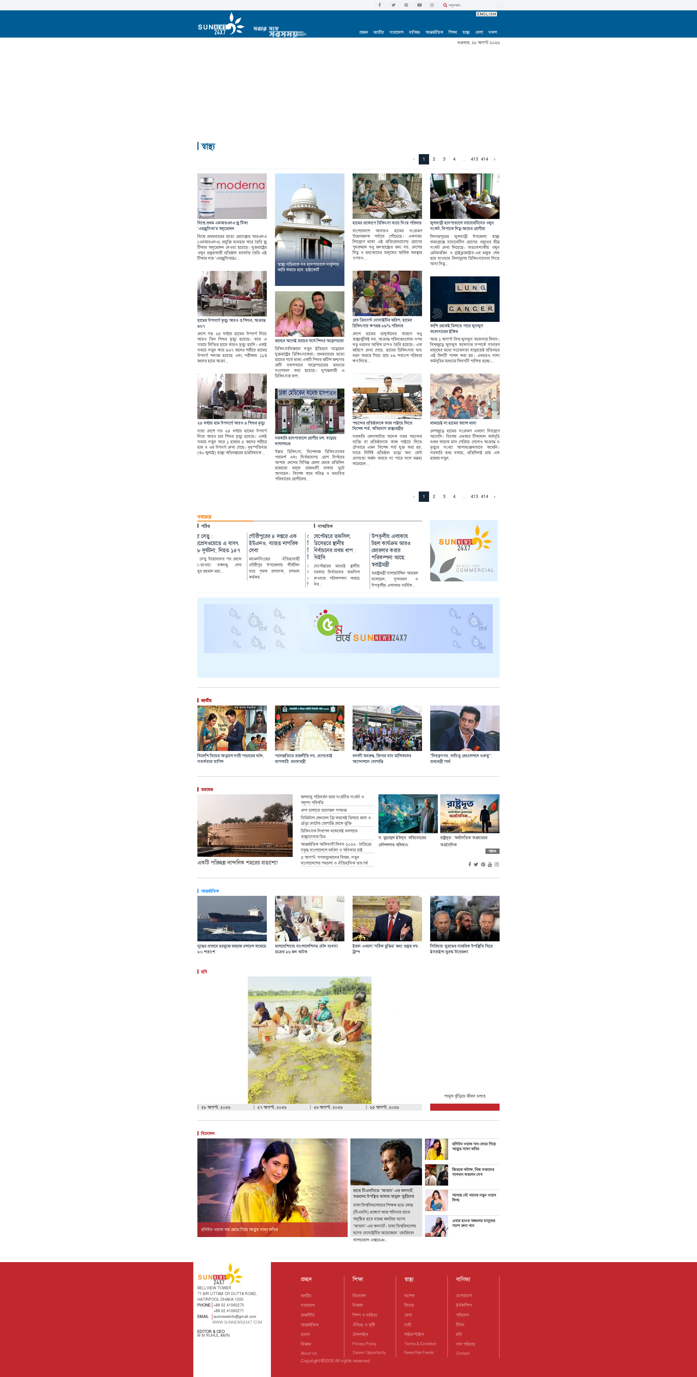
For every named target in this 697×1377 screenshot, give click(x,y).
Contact (462, 1353)
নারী (407, 1325)
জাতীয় (379, 32)
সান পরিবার (465, 1344)
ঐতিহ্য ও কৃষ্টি (364, 1325)
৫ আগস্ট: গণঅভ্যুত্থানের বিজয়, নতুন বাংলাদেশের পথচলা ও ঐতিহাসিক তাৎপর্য (335, 860)
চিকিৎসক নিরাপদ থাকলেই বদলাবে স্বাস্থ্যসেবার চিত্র (329, 833)
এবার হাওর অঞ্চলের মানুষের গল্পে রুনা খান (473, 1223)
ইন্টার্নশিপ (464, 1305)
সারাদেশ (396, 32)
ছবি (459, 1334)
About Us (309, 1353)
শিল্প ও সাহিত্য (365, 1315)
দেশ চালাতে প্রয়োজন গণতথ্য (324, 810)
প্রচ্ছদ (363, 32)
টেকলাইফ (360, 1334)
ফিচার (409, 1305)
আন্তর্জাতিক (434, 32)
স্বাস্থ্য (466, 32)
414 (484, 159)
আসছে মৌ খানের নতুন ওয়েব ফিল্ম (474, 1197)
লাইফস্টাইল (414, 1334)
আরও (492, 851)
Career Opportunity (369, 1352)
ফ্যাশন (409, 1296)
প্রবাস (305, 1334)
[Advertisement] (348, 89)
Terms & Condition (420, 1343)
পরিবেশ (462, 1315)
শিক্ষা (453, 32)
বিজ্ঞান (306, 1344)
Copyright (310, 1361)
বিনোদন (208, 1133)
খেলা (479, 32)
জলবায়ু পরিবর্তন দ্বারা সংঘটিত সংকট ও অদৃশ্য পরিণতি (332, 799)
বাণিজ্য (414, 32)
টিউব (460, 1325)
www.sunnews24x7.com (237, 1322)
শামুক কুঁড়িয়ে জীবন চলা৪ (464, 1096)
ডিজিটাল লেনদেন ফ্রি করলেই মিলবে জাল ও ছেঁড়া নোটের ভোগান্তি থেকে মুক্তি (336, 820)
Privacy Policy (364, 1343)
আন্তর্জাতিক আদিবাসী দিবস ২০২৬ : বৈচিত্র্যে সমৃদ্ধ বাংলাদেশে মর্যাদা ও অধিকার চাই (336, 847)
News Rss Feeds (418, 1352)
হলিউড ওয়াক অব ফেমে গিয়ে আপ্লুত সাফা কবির (474, 1146)
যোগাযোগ (464, 1296)
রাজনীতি (308, 1315)
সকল (492, 32)
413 (474, 159)
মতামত (207, 789)
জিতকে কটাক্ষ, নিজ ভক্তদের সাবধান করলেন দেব (473, 1172)
